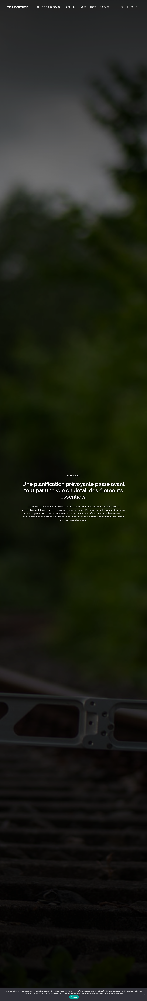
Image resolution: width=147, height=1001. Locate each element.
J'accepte (74, 997)
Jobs (83, 7)
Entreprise (71, 7)
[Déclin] (144, 994)
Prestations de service (48, 7)
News (93, 7)
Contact (104, 7)
